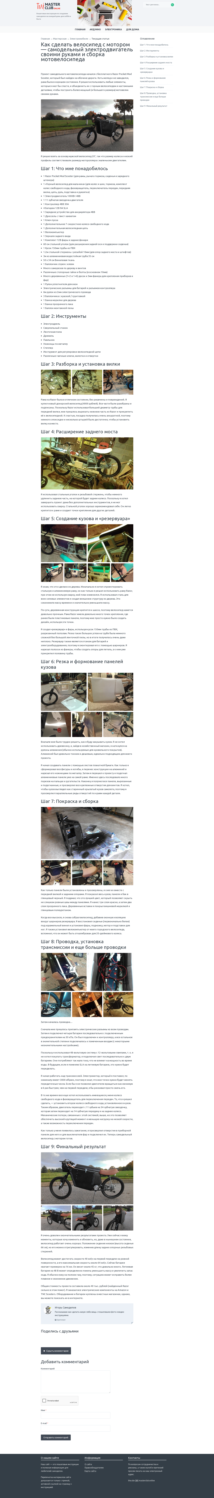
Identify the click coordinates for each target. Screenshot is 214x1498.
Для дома (132, 29)
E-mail (44, 1423)
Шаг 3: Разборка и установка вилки (156, 57)
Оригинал (60, 1320)
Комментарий (48, 1368)
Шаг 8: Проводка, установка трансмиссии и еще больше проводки (153, 96)
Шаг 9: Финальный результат (153, 106)
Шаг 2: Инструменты (149, 51)
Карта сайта (90, 1471)
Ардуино (95, 29)
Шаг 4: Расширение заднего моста (156, 62)
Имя (43, 1410)
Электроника (113, 29)
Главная (80, 29)
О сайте (88, 1464)
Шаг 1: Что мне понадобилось (154, 45)
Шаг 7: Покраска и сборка (152, 87)
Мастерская (60, 38)
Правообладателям (94, 1468)
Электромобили (79, 38)
